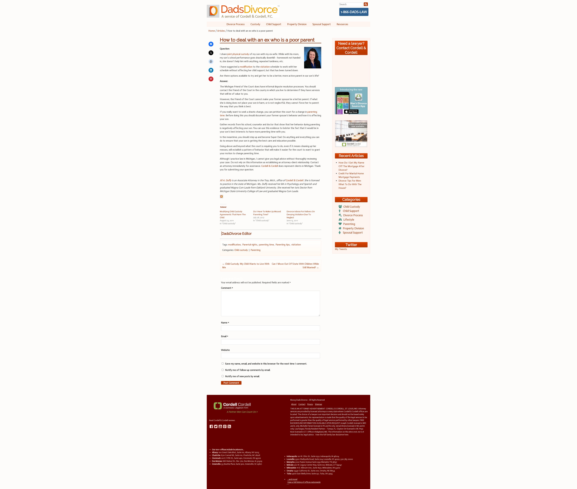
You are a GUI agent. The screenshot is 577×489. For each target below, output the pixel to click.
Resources (342, 24)
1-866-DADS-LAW (354, 12)
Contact (301, 404)
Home (211, 30)
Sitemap (318, 404)
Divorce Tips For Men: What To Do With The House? (350, 184)
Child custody (241, 250)
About (293, 404)
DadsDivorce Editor (237, 233)
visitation (265, 66)
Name (225, 322)
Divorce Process (235, 24)
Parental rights (249, 244)
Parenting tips (283, 244)
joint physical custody (238, 54)
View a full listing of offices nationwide (304, 482)
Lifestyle (348, 219)
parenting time (266, 244)
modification (246, 66)
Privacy (310, 404)
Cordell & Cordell (269, 166)
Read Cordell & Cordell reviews (222, 420)
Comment (227, 287)
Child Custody (351, 206)
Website (225, 350)
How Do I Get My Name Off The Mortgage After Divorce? (351, 166)
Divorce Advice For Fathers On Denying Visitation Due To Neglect (301, 214)
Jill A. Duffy (225, 180)
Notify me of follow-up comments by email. (247, 370)
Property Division (297, 24)
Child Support (273, 24)
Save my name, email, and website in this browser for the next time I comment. (266, 363)
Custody (255, 24)
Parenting (255, 250)
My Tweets (341, 249)
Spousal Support (321, 24)
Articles (221, 30)
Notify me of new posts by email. (242, 376)
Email (224, 336)
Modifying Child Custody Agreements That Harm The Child (233, 214)
